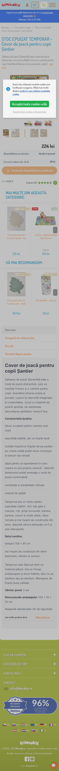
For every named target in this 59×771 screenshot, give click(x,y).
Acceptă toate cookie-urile (29, 104)
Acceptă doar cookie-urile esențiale (29, 111)
